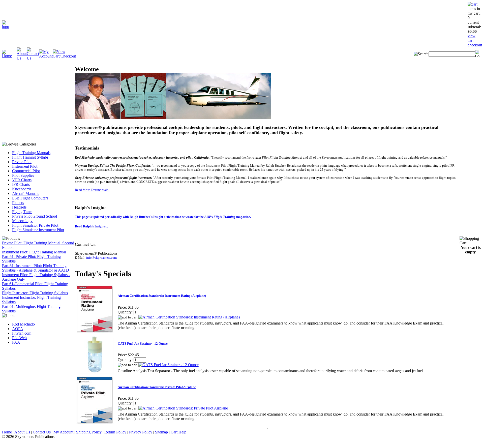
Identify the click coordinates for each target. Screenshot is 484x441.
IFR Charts (21, 184)
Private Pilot (22, 162)
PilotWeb (19, 338)
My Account (63, 432)
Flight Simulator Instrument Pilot (38, 230)
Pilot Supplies (23, 175)
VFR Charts (22, 180)
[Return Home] (5, 26)
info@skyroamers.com (101, 257)
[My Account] (46, 56)
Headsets (19, 207)
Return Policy (115, 432)
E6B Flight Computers (30, 198)
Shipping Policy (89, 432)
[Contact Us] (33, 58)
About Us (22, 432)
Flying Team (22, 212)
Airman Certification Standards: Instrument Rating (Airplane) (162, 296)
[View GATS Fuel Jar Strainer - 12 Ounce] (168, 365)
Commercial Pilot (26, 171)
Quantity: (125, 312)
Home (7, 432)
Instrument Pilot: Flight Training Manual (34, 252)
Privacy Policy (140, 432)
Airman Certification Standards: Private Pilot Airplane (157, 387)
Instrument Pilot (24, 166)
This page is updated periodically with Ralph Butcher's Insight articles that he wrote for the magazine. (163, 217)
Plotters (18, 202)
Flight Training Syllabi (30, 157)
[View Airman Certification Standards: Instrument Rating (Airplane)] (189, 317)
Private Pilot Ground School (34, 216)
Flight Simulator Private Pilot (35, 225)
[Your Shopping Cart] (472, 4)
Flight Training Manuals (31, 153)
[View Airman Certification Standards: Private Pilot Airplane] (183, 408)
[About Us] (22, 58)
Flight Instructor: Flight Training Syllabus (35, 293)
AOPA (17, 329)
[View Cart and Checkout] (64, 56)
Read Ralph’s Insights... (91, 226)
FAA (16, 342)
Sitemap (161, 432)
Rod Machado (23, 324)
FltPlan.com (21, 333)
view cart (471, 38)
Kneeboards (21, 189)
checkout (475, 45)
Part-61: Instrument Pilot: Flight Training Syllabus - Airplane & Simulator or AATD (35, 267)
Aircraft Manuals (25, 193)
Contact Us (42, 432)
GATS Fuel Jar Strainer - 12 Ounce (143, 343)
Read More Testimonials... (92, 190)
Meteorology (22, 221)
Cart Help (178, 432)
